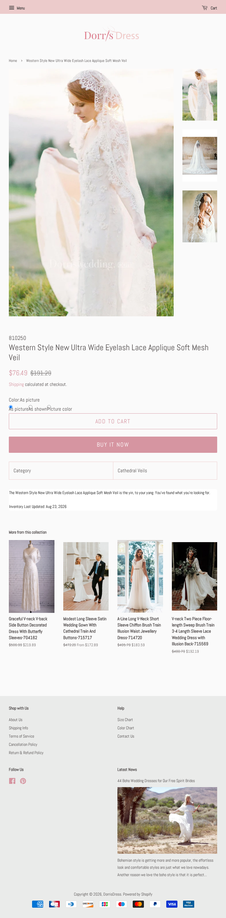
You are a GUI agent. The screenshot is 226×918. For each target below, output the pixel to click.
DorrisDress (112, 894)
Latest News (127, 769)
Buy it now (113, 444)
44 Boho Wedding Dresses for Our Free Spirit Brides (156, 780)
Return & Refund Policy (26, 752)
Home (13, 60)
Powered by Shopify (137, 894)
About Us (15, 719)
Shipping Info (18, 728)
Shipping (16, 384)
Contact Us (125, 736)
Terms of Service (21, 736)
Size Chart (125, 719)
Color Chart (125, 728)
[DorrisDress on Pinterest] (23, 782)
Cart (213, 8)
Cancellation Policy (23, 744)
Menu (20, 8)
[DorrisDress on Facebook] (12, 782)
